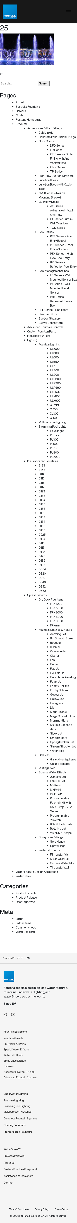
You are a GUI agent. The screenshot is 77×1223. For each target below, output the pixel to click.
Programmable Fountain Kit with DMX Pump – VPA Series (61, 804)
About (20, 102)
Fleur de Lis (57, 673)
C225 (42, 534)
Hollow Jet (57, 699)
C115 (42, 478)
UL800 (54, 370)
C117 (41, 487)
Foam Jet (56, 681)
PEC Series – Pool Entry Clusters (61, 247)
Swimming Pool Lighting (17, 1106)
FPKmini (55, 625)
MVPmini (55, 785)
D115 (42, 543)
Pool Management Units (54, 271)
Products (22, 124)
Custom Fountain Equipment (20, 1169)
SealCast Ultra (48, 314)
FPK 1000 (56, 604)
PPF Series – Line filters (53, 310)
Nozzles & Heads (13, 1038)
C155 (42, 526)
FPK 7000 (56, 612)
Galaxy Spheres (60, 764)
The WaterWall (59, 867)
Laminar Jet (57, 781)
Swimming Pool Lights (52, 426)
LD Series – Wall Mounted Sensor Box (63, 277)
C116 (42, 483)
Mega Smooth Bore (62, 716)
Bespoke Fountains (28, 106)
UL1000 (55, 349)
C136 (42, 508)
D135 (42, 560)
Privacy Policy (42, 1209)
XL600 (54, 418)
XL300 (54, 413)
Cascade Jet (58, 651)
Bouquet (55, 642)
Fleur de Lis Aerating (63, 677)
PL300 (54, 439)
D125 (42, 556)
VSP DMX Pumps (61, 833)
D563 (42, 591)
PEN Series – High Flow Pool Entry (61, 255)
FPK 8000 (56, 617)
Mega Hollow (58, 712)
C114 (41, 474)
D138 (42, 565)
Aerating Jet (58, 634)
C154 (42, 521)
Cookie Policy (61, 1209)
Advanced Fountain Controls (45, 327)
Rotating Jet (58, 828)
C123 (42, 491)
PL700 (54, 448)
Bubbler (55, 647)
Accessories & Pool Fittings (44, 128)
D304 (42, 569)
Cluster (54, 655)
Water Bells (57, 751)
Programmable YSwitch (59, 817)
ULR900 (55, 383)
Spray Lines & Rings (51, 837)
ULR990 (55, 387)
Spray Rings (57, 846)
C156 (42, 530)
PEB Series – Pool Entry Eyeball (61, 238)
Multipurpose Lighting (52, 422)
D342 (42, 586)
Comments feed (26, 927)
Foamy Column (59, 686)
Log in (19, 919)
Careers (21, 111)
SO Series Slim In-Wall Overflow (61, 221)
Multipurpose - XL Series (17, 1111)
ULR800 (55, 379)
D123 (42, 552)
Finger (54, 664)
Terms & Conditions (19, 1209)
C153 (42, 517)
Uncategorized (25, 902)
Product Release (26, 897)
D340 (42, 582)
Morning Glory (59, 720)
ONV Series (57, 167)
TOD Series (57, 228)
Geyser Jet (57, 694)
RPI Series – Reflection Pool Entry (63, 264)
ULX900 (55, 400)
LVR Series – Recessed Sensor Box (61, 301)
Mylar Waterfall (59, 859)
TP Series (56, 171)
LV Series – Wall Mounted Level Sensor (60, 288)
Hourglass (56, 703)
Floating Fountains (38, 336)
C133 (42, 496)
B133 (42, 465)
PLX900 (55, 457)
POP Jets (56, 794)
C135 (42, 504)
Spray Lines (57, 841)
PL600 (54, 444)
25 (1, 74)
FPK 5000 (56, 608)
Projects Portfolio (14, 1156)
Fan (52, 660)
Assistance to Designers (18, 1176)
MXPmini (55, 789)
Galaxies (44, 755)
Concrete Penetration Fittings (57, 137)
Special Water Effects (53, 772)
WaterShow (23, 876)
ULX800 (55, 396)
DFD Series (57, 145)
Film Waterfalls (59, 854)
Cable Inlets (46, 132)
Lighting (32, 340)
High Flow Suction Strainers (56, 176)
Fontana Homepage (28, 119)
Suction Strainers (50, 318)
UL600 (54, 357)
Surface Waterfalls (62, 863)
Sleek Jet (56, 733)
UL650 (54, 362)
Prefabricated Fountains (42, 461)
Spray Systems (37, 595)
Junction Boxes (48, 180)
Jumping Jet (58, 777)
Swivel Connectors (51, 323)
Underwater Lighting (16, 1094)
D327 (42, 578)
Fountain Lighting (49, 344)
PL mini (54, 435)
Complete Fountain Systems (20, 1118)
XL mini (54, 405)
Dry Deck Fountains (51, 599)
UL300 (54, 353)
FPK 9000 (56, 621)
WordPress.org (25, 932)
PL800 (54, 452)
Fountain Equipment (15, 1032)
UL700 (54, 366)
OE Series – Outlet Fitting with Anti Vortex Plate (62, 158)
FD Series (56, 150)
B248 (42, 470)
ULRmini (55, 392)
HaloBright (57, 431)
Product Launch (26, 893)
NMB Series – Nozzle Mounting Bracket (52, 195)
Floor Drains (46, 141)
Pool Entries (46, 232)
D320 (42, 573)
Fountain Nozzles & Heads (55, 630)
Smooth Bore (58, 738)
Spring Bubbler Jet (62, 742)
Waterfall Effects (49, 850)
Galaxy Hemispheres (63, 759)
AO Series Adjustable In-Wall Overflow (61, 210)
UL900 (54, 374)
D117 (41, 547)
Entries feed (23, 923)
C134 (42, 500)
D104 (42, 539)
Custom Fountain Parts (41, 331)
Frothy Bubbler (59, 690)
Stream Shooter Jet (63, 746)
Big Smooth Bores (61, 638)
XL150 (54, 409)
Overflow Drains (49, 202)
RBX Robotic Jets (61, 824)
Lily (52, 707)
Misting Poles (47, 768)
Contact (21, 115)
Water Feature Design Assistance (37, 872)
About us (9, 1162)
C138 (42, 513)
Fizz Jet (55, 668)
